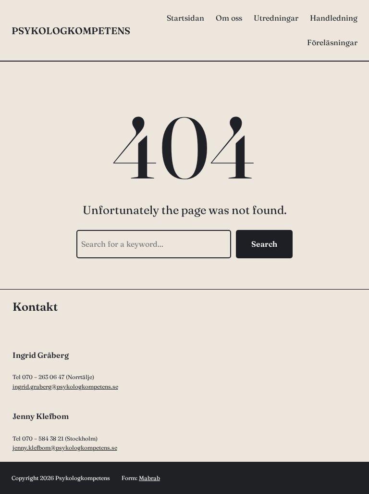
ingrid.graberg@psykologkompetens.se (65, 386)
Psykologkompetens (71, 31)
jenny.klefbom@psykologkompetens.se (64, 447)
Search (264, 244)
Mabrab (149, 477)
